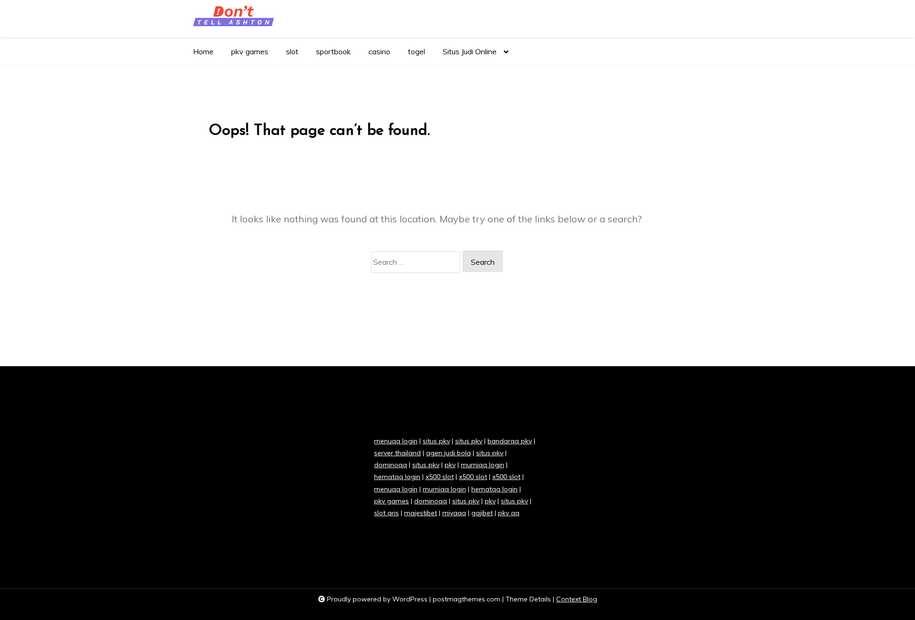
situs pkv (436, 441)
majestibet (420, 513)
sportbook (333, 51)
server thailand (397, 453)
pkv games (249, 51)
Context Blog (576, 599)
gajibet (482, 513)
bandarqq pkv (510, 441)
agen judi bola (448, 453)
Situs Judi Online (470, 51)
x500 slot (440, 476)
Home (203, 51)
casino (379, 51)
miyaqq (454, 513)
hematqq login (397, 476)
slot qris (386, 513)
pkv (450, 464)
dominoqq (390, 464)
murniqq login (482, 464)
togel (416, 51)
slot (292, 51)
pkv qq (508, 513)
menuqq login (395, 441)
